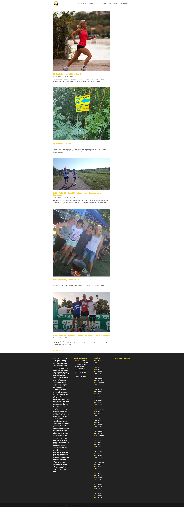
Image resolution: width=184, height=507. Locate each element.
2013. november (99, 495)
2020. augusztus (99, 411)
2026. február (98, 371)
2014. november (99, 491)
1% (99, 3)
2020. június (98, 415)
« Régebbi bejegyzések (58, 350)
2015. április (98, 488)
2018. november (99, 457)
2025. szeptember (99, 382)
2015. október (98, 486)
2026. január (98, 373)
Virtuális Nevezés (124, 3)
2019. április (98, 446)
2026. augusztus (99, 360)
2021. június (98, 393)
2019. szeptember (99, 435)
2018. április (98, 473)
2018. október (98, 460)
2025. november (99, 378)
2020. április (98, 420)
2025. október (98, 380)
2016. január (98, 480)
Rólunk (109, 3)
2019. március (98, 449)
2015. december (99, 482)
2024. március (98, 389)
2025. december (99, 376)
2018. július (98, 466)
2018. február (98, 477)
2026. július (98, 362)
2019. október (98, 433)
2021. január (98, 402)
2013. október (98, 497)
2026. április (98, 367)
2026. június (98, 365)
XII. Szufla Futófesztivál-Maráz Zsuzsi (67, 74)
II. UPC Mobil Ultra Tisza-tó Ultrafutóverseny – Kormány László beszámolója (77, 194)
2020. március (98, 422)
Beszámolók (73, 197)
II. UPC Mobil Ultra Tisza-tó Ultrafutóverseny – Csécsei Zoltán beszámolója (81, 335)
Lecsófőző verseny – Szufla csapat (66, 279)
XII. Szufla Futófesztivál (62, 143)
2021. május (98, 396)
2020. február (98, 424)
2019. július (98, 440)
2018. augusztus (99, 464)
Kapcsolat (115, 3)
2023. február (98, 391)
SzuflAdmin (59, 76)
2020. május (98, 418)
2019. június (98, 442)
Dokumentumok (93, 3)
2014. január (98, 493)
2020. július (98, 413)
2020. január (98, 426)
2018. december (99, 455)
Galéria (104, 3)
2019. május (98, 444)
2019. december (99, 429)
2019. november (99, 431)
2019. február (98, 451)
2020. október (98, 407)
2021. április (98, 398)
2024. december (99, 387)
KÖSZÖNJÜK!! (78, 360)
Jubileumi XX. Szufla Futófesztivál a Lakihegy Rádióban (80, 368)
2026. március (98, 369)
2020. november (99, 404)
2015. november (99, 484)
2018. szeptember (99, 462)
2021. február (98, 400)
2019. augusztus (99, 438)
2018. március (98, 475)
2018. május (98, 471)
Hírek (77, 3)
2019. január (98, 453)
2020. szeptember (99, 409)
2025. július (98, 385)
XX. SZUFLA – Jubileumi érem (81, 376)
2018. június (98, 468)
